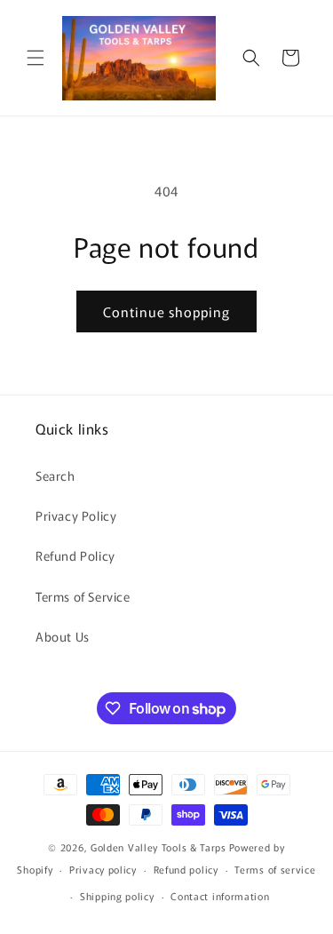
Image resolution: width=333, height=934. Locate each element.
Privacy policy (103, 869)
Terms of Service (83, 596)
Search (55, 475)
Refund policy (186, 869)
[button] (35, 57)
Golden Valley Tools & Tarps (158, 847)
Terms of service (274, 869)
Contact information (219, 896)
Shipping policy (117, 896)
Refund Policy (75, 555)
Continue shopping (166, 311)
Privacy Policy (76, 515)
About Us (63, 636)
